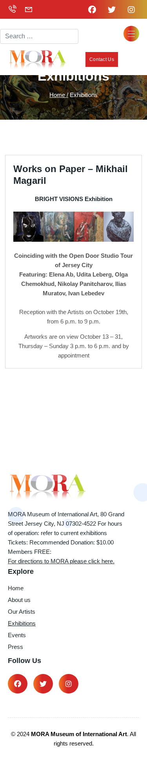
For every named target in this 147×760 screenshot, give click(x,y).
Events (17, 635)
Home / (58, 95)
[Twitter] (43, 684)
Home (16, 588)
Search (10, 22)
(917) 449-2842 (13, 9)
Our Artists (21, 611)
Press (15, 646)
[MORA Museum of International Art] (37, 60)
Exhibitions (22, 623)
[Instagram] (68, 684)
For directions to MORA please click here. (61, 561)
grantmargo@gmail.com (29, 9)
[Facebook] (17, 684)
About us (19, 600)
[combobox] (39, 36)
